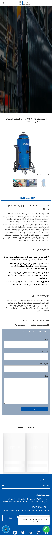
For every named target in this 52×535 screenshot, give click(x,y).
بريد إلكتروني (43, 351)
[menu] (49, 3)
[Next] (48, 175)
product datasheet (26, 197)
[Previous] (44, 175)
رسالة (46, 375)
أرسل (10, 518)
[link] (37, 465)
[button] (34, 409)
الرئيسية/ (43, 119)
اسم (46, 339)
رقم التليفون (43, 363)
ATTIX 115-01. (29, 320)
